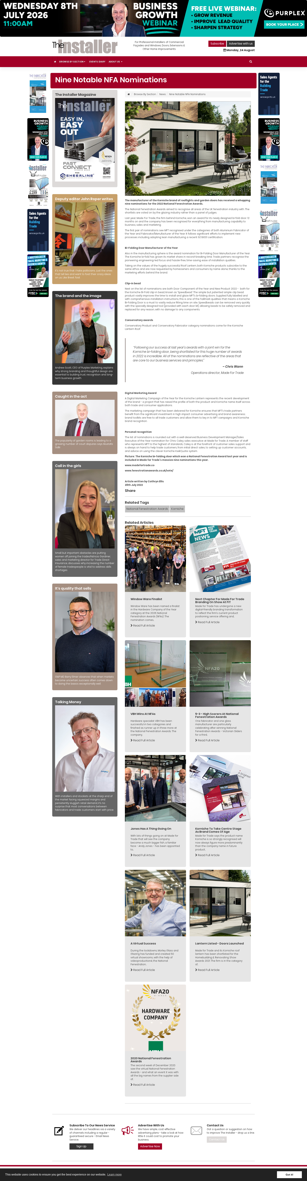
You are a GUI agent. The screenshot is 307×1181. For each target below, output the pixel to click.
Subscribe (217, 44)
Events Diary (97, 61)
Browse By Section (71, 61)
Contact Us (217, 1139)
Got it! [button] (289, 1174)
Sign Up (81, 1146)
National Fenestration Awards (147, 509)
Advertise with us (241, 44)
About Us (115, 61)
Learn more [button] (114, 1174)
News (162, 94)
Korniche (177, 509)
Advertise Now (150, 1146)
